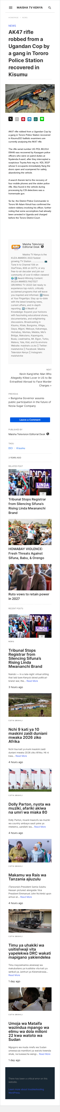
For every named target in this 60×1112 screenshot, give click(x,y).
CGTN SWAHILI (15, 720)
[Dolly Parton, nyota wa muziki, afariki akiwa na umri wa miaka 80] (30, 780)
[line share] (42, 119)
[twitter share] (10, 119)
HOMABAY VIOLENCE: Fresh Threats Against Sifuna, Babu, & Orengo (26, 553)
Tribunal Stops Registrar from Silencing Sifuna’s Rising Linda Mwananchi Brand (25, 658)
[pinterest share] (23, 119)
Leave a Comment (30, 419)
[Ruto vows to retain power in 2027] (30, 577)
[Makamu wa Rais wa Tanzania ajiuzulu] (30, 850)
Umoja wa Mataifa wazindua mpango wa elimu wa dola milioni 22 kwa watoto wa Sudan (28, 1031)
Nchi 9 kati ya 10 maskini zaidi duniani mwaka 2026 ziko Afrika (27, 735)
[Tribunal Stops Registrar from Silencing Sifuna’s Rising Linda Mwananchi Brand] (30, 482)
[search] (50, 7)
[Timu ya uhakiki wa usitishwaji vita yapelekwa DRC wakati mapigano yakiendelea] (30, 921)
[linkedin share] (29, 119)
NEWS (25, 17)
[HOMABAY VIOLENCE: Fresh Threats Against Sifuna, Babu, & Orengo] (30, 532)
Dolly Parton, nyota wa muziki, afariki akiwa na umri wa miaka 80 (29, 808)
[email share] (17, 119)
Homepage (13, 17)
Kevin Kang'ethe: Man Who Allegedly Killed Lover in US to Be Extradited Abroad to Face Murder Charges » (31, 379)
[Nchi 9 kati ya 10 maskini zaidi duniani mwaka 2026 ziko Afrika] (30, 705)
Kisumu (20, 448)
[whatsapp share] (36, 119)
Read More (32, 681)
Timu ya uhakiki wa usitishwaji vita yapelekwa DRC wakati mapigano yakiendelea (29, 951)
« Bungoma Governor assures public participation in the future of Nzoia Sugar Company (29, 402)
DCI (10, 448)
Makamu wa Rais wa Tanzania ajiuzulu (27, 877)
